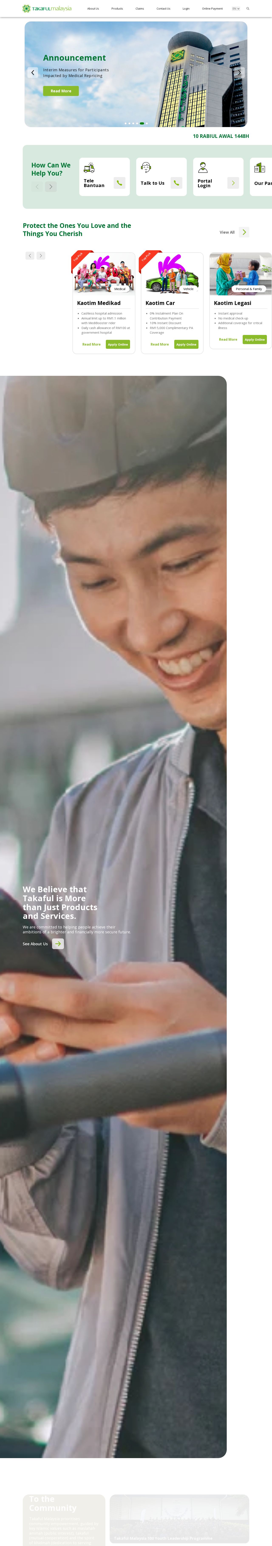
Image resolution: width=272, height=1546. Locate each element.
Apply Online (118, 344)
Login (186, 8)
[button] (32, 72)
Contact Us (163, 8)
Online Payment (212, 8)
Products (117, 8)
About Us (93, 8)
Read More (61, 95)
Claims (140, 8)
